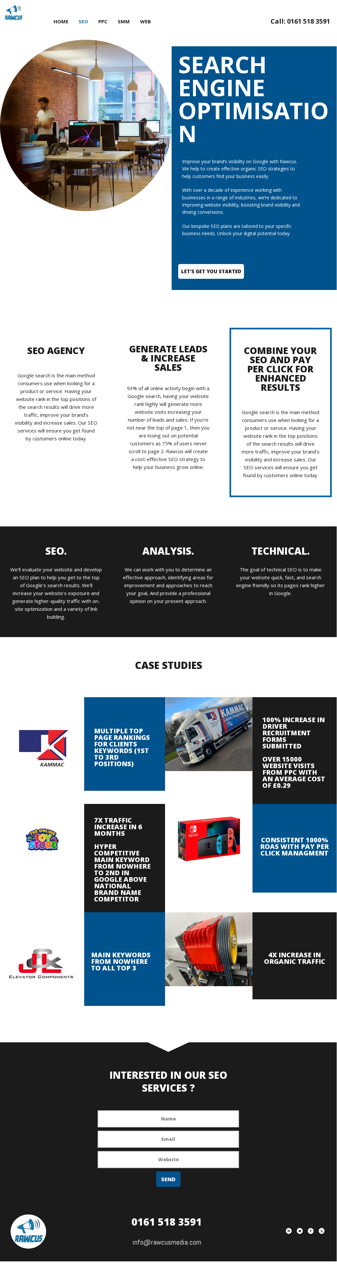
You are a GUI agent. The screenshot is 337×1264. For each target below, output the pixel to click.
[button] (211, 271)
